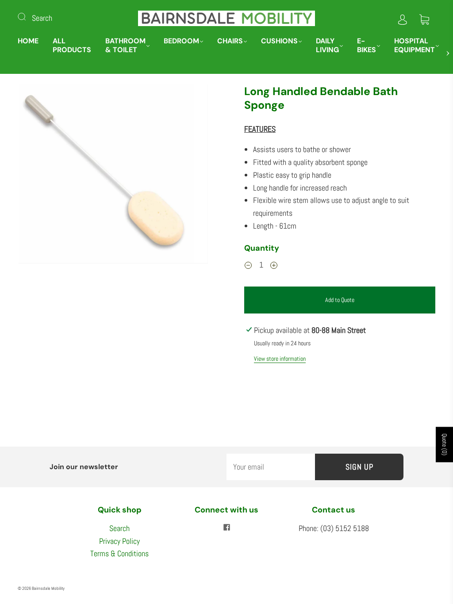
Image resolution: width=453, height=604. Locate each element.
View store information (280, 359)
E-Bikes (366, 45)
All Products (72, 45)
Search (42, 18)
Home (28, 41)
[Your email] (270, 467)
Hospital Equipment (414, 45)
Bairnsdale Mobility (48, 588)
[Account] (402, 18)
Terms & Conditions (119, 553)
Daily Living (327, 45)
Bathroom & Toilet (125, 45)
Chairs (230, 41)
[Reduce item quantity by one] (248, 266)
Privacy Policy (119, 541)
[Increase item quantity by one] (274, 266)
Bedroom (181, 41)
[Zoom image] (113, 175)
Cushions (279, 41)
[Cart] (424, 18)
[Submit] (27, 16)
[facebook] (226, 527)
